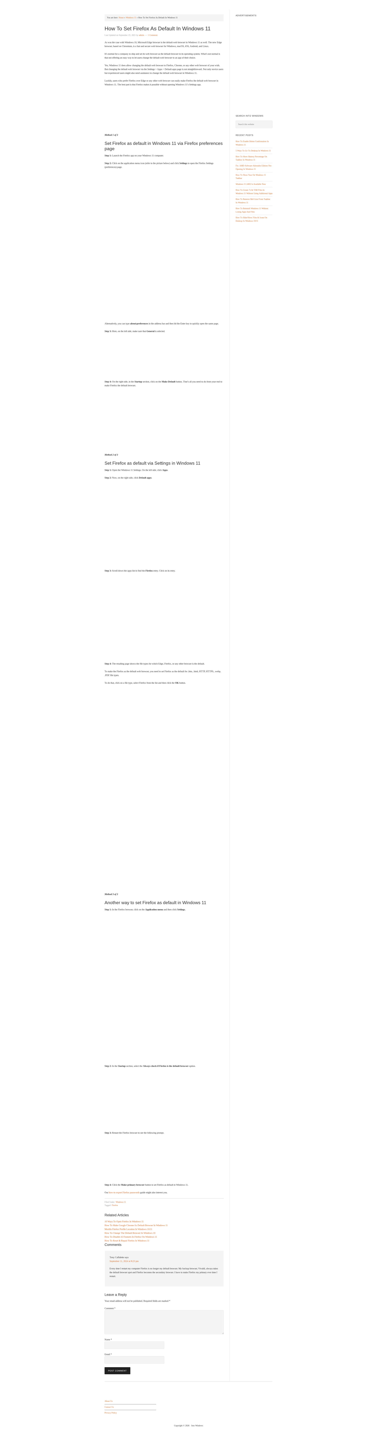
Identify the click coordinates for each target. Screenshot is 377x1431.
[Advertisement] (164, 111)
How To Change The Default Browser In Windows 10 (130, 1233)
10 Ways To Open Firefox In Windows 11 (124, 1221)
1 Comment (153, 35)
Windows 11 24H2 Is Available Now (251, 184)
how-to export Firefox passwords (124, 1192)
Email (108, 1354)
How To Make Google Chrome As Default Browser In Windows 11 (136, 1225)
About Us (109, 1401)
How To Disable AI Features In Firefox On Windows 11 (131, 1237)
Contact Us (109, 1407)
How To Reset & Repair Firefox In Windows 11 (127, 1240)
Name (108, 1339)
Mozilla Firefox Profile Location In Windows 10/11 (128, 1229)
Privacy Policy (111, 1413)
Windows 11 (131, 18)
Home (121, 18)
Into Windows (120, 5)
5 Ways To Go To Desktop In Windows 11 (253, 151)
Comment (110, 1308)
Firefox (115, 1205)
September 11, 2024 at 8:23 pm (124, 1261)
